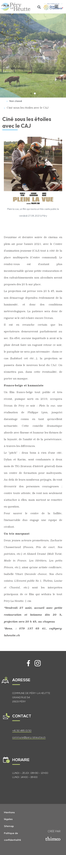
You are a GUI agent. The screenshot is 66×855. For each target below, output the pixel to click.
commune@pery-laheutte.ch (29, 737)
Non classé (15, 100)
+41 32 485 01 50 (21, 731)
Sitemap (9, 826)
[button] (39, 7)
